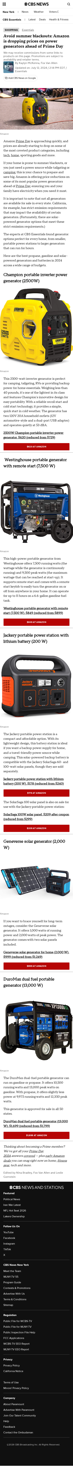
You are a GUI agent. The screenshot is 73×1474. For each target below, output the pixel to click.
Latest (32, 19)
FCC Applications (13, 1338)
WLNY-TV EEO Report (16, 1349)
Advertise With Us (14, 1293)
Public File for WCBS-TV (17, 1321)
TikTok (7, 1249)
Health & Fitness (58, 19)
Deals (42, 19)
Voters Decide (57, 12)
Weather (39, 12)
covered (29, 1156)
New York (8, 12)
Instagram (9, 1243)
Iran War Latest (12, 1205)
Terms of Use (11, 1382)
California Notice (13, 1371)
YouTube (8, 1232)
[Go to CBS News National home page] (36, 4)
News (25, 12)
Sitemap (8, 1305)
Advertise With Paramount (18, 1410)
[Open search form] (68, 4)
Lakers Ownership (14, 1216)
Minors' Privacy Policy (16, 1388)
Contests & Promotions (16, 1288)
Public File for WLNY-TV (17, 1326)
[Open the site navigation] (13, 4)
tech (6, 155)
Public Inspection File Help (19, 1332)
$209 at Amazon (36, 828)
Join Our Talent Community (19, 1415)
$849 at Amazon (36, 622)
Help (6, 1421)
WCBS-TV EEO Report (16, 1343)
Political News (11, 1199)
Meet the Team (12, 1271)
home (15, 155)
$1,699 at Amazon (36, 1135)
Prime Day (23, 141)
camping (9, 172)
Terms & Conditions (14, 1299)
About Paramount (13, 1404)
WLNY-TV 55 (10, 1276)
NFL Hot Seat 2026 (14, 1210)
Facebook (9, 1238)
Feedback (9, 1427)
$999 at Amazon (36, 966)
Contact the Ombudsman (18, 1432)
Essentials (28, 30)
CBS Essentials (12, 19)
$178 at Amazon (36, 793)
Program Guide (12, 1282)
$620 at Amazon (36, 446)
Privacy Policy (11, 1365)
